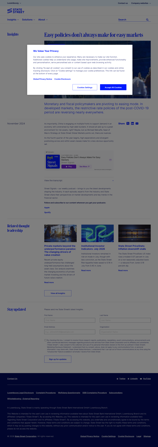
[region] (79, 70)
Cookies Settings (84, 87)
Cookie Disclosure (62, 79)
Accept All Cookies (113, 87)
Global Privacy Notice (42, 79)
